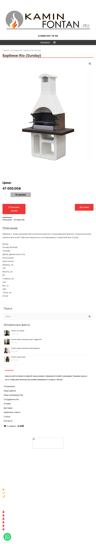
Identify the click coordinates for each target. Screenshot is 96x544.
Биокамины (11, 519)
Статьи (7, 416)
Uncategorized (16, 50)
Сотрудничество (11, 399)
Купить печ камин (17, 331)
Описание (7, 219)
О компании (11, 489)
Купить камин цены (18, 357)
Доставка (8, 408)
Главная (5, 50)
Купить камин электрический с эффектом (26, 339)
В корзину (21, 195)
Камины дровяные (14, 512)
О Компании (9, 386)
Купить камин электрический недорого (25, 348)
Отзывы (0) (19, 219)
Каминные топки (13, 522)
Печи (8, 526)
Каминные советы (12, 412)
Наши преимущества (13, 395)
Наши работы (10, 391)
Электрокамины (13, 515)
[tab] (7, 219)
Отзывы (7, 403)
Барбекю (10, 529)
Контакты (8, 421)
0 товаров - (14, 426)
